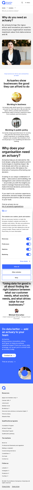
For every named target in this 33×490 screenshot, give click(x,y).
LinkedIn (4, 468)
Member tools (6, 405)
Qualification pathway (8, 433)
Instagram (5, 470)
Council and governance (9, 451)
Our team (4, 456)
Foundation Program (8, 425)
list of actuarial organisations (12, 206)
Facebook (5, 473)
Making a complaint (7, 448)
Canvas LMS (5, 400)
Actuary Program (6, 428)
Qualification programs (10, 421)
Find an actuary (6, 414)
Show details (24, 261)
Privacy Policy (6, 486)
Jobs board (5, 403)
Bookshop (5, 408)
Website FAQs (6, 416)
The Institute (6, 438)
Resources (5, 393)
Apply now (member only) (9, 397)
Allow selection (16, 272)
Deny (16, 277)
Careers (11, 8)
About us (4, 442)
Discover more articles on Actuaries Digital (14, 411)
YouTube (4, 476)
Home (3, 8)
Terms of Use (15, 486)
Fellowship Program (7, 431)
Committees (5, 453)
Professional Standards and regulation (13, 445)
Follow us (5, 463)
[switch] (28, 244)
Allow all (16, 266)
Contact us (5, 459)
